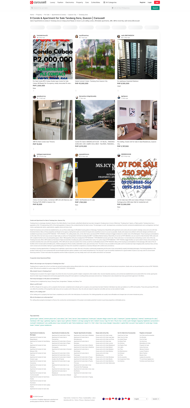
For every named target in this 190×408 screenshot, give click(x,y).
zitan (97, 323)
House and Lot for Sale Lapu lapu (105, 337)
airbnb (41, 318)
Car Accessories (122, 357)
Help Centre (67, 398)
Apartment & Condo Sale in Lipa (60, 369)
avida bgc (149, 323)
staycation (116, 323)
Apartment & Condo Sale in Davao (61, 341)
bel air (75, 318)
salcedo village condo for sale (106, 318)
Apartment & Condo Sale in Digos (61, 343)
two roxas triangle (106, 323)
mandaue (33, 321)
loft (38, 321)
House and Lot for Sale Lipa (103, 341)
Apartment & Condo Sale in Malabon (84, 335)
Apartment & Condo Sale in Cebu (61, 335)
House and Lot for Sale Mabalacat (105, 345)
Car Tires (120, 349)
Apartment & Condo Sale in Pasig (83, 359)
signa (59, 321)
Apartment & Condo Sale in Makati (61, 375)
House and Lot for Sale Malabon (105, 349)
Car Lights (120, 347)
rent (70, 318)
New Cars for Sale (123, 337)
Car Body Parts (122, 341)
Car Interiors (121, 361)
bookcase (92, 318)
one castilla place (50, 323)
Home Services (144, 347)
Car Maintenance (122, 351)
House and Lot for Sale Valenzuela (105, 363)
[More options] (33, 91)
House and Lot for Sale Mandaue (105, 357)
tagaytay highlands (143, 321)
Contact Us (75, 398)
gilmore (68, 321)
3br (93, 323)
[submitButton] (155, 8)
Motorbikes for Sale (145, 343)
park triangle (132, 321)
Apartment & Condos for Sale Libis (39, 388)
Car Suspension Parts (124, 359)
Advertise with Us (68, 400)
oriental (141, 318)
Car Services (143, 341)
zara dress (60, 318)
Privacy (81, 400)
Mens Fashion (143, 353)
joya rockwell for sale (64, 323)
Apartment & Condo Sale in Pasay (83, 357)
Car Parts (120, 355)
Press (80, 398)
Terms (76, 400)
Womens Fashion (144, 349)
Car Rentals (143, 337)
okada (37, 325)
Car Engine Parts (122, 345)
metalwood (40, 323)
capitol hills (124, 323)
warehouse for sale (151, 318)
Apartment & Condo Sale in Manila (83, 345)
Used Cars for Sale (123, 335)
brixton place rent (50, 318)
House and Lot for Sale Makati (104, 347)
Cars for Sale (143, 339)
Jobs (93, 398)
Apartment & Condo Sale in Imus (61, 355)
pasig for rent (88, 321)
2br (66, 318)
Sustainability (87, 398)
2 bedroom (120, 318)
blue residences (83, 318)
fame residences (77, 323)
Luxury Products (144, 351)
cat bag (80, 321)
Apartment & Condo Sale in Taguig (83, 377)
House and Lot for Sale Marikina (105, 361)
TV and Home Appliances (147, 359)
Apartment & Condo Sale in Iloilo (61, 353)
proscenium (155, 321)
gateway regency (50, 321)
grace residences (46, 325)
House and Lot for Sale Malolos (104, 351)
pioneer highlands (131, 318)
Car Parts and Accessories (147, 335)
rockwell (32, 323)
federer (74, 321)
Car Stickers (121, 343)
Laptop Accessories (145, 357)
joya (63, 321)
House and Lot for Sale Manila (104, 359)
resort (86, 323)
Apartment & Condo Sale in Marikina (84, 347)
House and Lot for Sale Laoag (104, 335)
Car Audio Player (122, 339)
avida (124, 321)
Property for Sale (144, 345)
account (132, 323)
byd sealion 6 (140, 323)
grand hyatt (34, 318)
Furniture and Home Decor (147, 361)
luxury (102, 321)
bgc (42, 321)
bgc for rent (109, 321)
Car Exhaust (121, 353)
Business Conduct (90, 400)
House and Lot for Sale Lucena (104, 343)
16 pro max (118, 321)
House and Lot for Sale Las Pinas (105, 339)
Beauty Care (143, 355)
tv (90, 323)
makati (96, 321)
